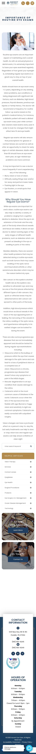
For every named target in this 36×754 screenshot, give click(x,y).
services (8, 467)
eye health (8, 482)
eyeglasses (9, 477)
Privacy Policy (27, 742)
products (8, 493)
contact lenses (10, 472)
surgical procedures (12, 488)
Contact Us (18, 559)
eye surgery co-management (15, 498)
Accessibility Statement (11, 742)
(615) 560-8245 (18, 642)
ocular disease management (15, 503)
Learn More (18, 530)
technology (9, 508)
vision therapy (10, 462)
